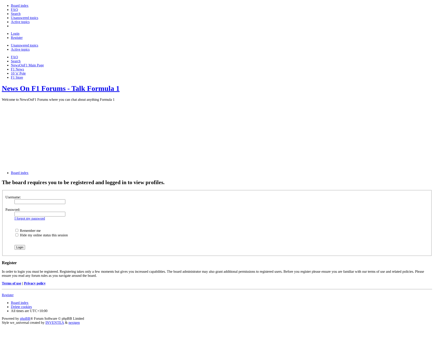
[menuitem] (19, 5)
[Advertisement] (217, 135)
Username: (13, 197)
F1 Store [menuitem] (17, 77)
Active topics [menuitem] (20, 49)
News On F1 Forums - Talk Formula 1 (61, 88)
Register (8, 295)
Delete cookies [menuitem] (21, 307)
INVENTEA (54, 322)
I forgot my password (29, 218)
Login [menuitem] (15, 33)
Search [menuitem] (16, 61)
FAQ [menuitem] (14, 57)
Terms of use (11, 283)
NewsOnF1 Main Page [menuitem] (27, 65)
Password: (12, 210)
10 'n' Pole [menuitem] (18, 73)
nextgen (74, 322)
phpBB (25, 318)
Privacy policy (35, 283)
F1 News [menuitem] (17, 69)
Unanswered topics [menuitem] (24, 45)
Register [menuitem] (17, 38)
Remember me (30, 231)
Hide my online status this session (43, 235)
